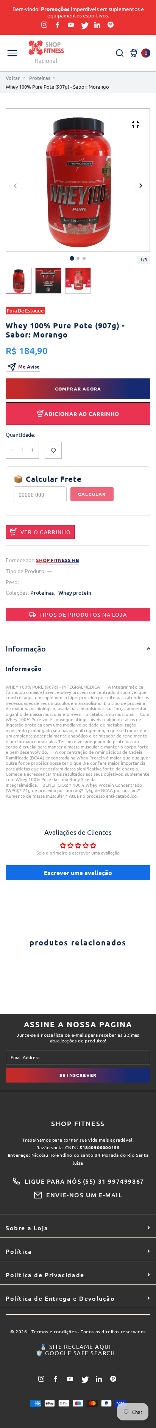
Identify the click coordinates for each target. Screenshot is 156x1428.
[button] (78, 258)
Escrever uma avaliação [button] (78, 872)
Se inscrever (78, 1075)
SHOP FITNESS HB (57, 560)
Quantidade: (20, 434)
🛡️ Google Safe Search (75, 1353)
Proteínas (39, 78)
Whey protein (74, 593)
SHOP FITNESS (78, 1123)
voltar (13, 78)
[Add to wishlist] (53, 450)
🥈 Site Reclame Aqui (75, 1347)
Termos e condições (53, 1332)
